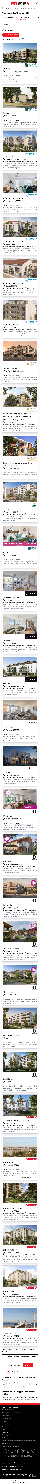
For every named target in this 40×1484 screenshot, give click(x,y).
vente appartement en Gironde (26, 1399)
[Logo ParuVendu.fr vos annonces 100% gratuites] (20, 5)
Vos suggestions (7, 1435)
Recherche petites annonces (12, 1466)
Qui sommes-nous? (8, 1410)
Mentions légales (7, 1443)
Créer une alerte (12, 35)
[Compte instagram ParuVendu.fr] (23, 1451)
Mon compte (6, 1463)
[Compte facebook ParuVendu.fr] (17, 1451)
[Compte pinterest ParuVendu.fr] (28, 1451)
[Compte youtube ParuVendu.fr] (33, 1451)
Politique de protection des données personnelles (18, 1440)
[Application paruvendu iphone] (13, 1456)
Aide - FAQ (5, 1429)
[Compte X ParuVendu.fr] (7, 1451)
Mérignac (6, 24)
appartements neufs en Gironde (17, 1387)
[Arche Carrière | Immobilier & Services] (32, 1475)
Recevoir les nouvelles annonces (21, 1357)
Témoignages (6, 1418)
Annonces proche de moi (11, 1469)
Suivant (27, 1365)
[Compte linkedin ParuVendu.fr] (12, 1451)
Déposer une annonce (22, 1463)
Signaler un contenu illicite (10, 1446)
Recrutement (6, 1415)
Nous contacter (7, 1427)
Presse (4, 1421)
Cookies (4, 1438)
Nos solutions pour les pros (11, 1412)
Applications (6, 1424)
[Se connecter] (37, 3)
